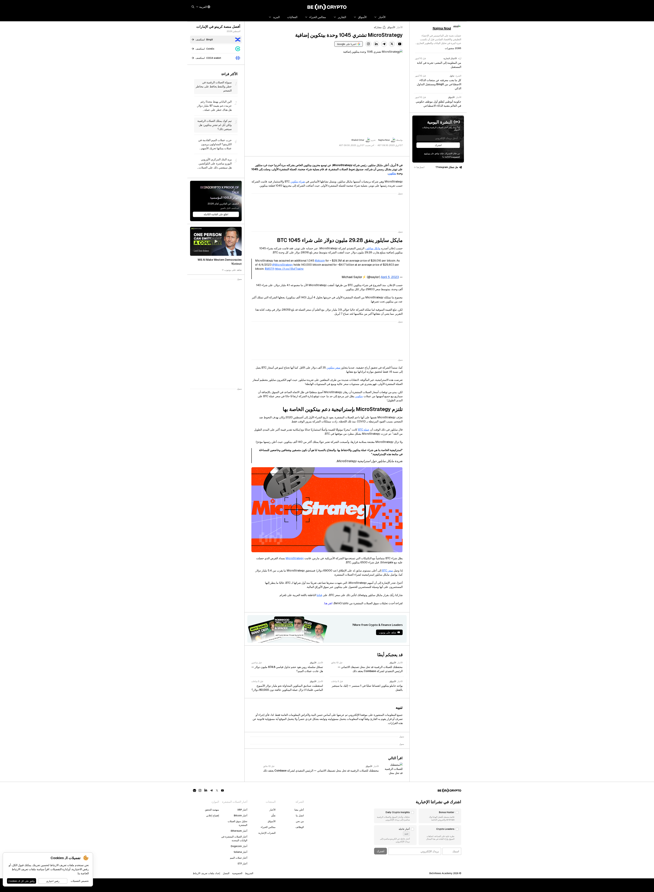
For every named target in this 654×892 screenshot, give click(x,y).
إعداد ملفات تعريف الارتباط (206, 873)
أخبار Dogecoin (239, 846)
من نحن (300, 821)
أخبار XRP (242, 809)
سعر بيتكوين (333, 367)
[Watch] (216, 241)
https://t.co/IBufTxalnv (289, 269)
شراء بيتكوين (297, 181)
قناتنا (319, 595)
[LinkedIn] (376, 44)
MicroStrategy (295, 558)
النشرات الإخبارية (267, 832)
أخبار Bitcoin (240, 815)
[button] (440, 816)
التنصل (226, 873)
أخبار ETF (242, 863)
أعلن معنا (299, 809)
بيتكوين (392, 173)
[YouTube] (400, 44)
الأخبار (399, 27)
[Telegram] (384, 44)
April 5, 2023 (390, 277)
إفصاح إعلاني (212, 815)
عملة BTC (363, 429)
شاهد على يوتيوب (233, 269)
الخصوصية (237, 873)
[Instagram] (368, 44)
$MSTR (269, 269)
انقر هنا (328, 603)
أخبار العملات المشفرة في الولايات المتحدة (234, 838)
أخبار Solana (240, 851)
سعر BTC (387, 570)
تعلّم (273, 815)
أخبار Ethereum (239, 830)
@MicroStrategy (282, 264)
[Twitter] (392, 44)
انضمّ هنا (420, 167)
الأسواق (391, 27)
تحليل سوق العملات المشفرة (237, 823)
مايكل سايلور (373, 248)
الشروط (249, 873)
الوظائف (299, 827)
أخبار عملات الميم (238, 857)
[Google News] (194, 790)
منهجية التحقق (212, 809)
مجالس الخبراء (268, 827)
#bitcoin (320, 260)
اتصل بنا (300, 815)
